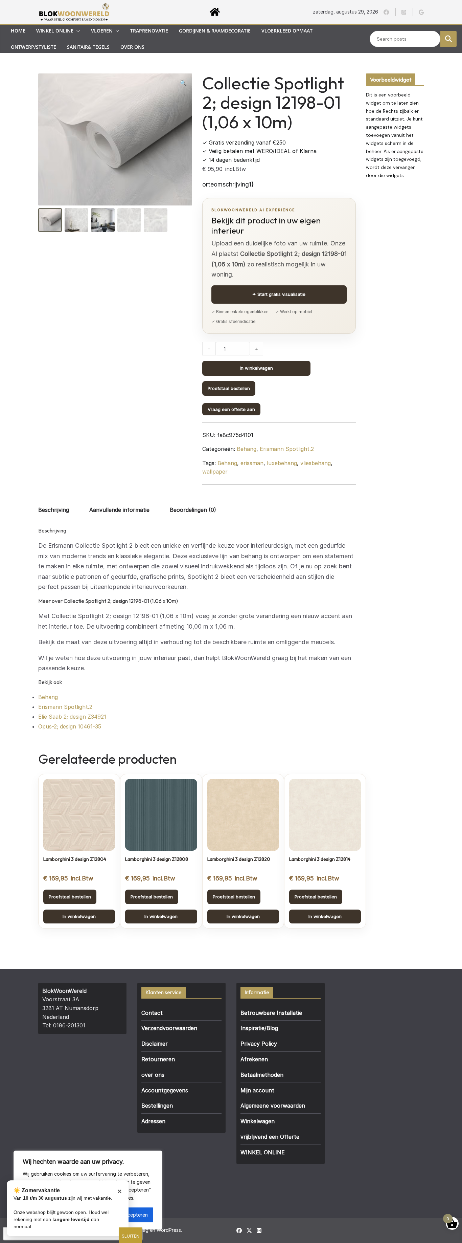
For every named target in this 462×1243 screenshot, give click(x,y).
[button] (76, 31)
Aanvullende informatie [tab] (119, 509)
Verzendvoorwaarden (169, 1028)
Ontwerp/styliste (33, 47)
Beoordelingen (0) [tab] (193, 509)
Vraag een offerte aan (231, 409)
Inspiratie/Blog (259, 1028)
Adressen (153, 1121)
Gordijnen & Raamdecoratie (215, 30)
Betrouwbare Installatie (271, 1012)
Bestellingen (157, 1105)
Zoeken (448, 38)
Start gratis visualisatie (278, 294)
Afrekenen (254, 1059)
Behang (246, 448)
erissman (251, 463)
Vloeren (102, 30)
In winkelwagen (256, 368)
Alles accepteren (129, 1215)
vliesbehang (315, 463)
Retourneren (158, 1059)
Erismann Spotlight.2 (287, 448)
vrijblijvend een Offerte (269, 1136)
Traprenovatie (149, 30)
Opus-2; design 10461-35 (69, 726)
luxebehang (282, 463)
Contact (152, 1012)
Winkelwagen (257, 1121)
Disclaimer (154, 1043)
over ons (132, 47)
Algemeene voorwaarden (272, 1105)
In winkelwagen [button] (79, 916)
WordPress (169, 1230)
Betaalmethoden (261, 1074)
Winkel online (54, 30)
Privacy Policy (258, 1043)
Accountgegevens (164, 1090)
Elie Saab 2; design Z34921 (72, 716)
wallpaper (215, 471)
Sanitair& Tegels (88, 47)
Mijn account (257, 1090)
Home (18, 30)
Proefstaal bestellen (229, 388)
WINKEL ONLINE (262, 1152)
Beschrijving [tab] (53, 509)
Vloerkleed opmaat (287, 30)
